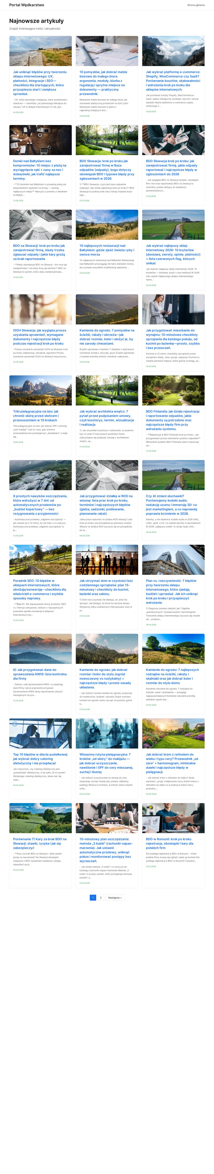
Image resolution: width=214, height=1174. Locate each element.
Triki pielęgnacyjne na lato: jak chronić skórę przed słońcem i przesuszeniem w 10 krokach (36, 416)
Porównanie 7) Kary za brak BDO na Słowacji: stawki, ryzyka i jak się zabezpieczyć (39, 843)
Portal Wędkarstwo (26, 5)
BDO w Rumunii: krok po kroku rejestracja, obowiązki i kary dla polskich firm (169, 843)
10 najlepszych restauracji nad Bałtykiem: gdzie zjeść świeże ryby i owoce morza (107, 250)
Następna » (115, 897)
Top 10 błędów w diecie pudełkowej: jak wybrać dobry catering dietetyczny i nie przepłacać (40, 759)
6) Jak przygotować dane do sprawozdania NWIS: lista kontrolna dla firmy (40, 674)
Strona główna (196, 5)
